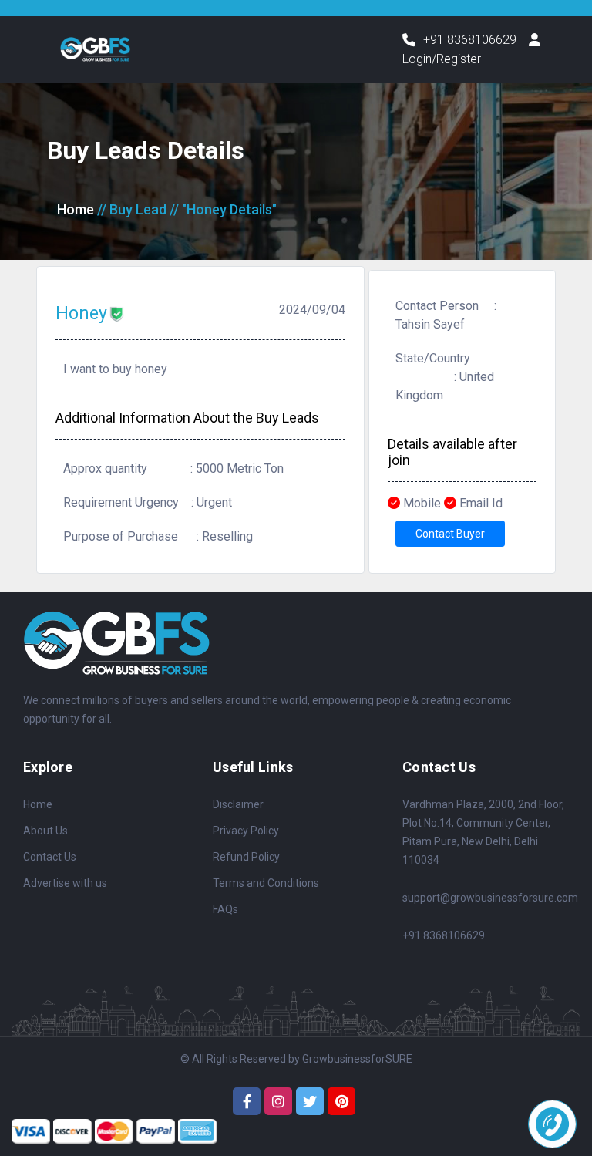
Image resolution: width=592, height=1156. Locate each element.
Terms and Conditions (266, 883)
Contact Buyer (450, 533)
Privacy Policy (246, 830)
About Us (45, 830)
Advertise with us (65, 883)
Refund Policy (246, 857)
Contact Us (49, 857)
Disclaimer (238, 804)
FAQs (225, 909)
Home (75, 209)
